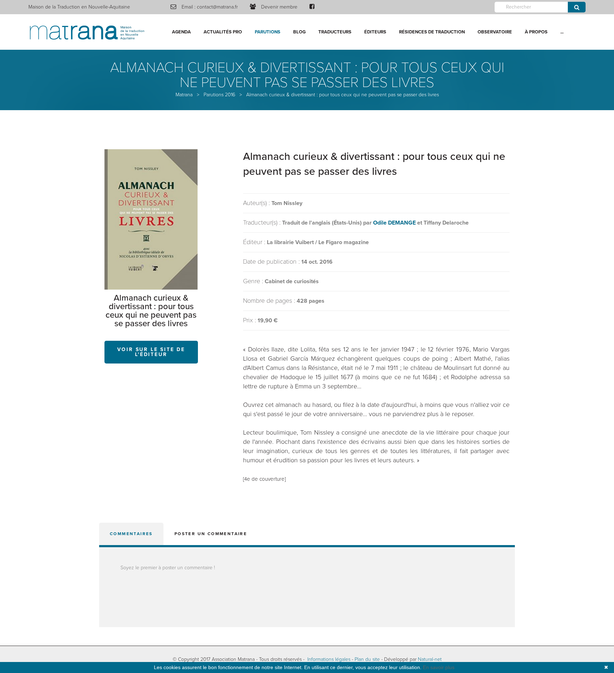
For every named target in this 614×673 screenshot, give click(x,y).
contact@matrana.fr (217, 7)
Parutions (267, 32)
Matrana (184, 95)
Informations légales (328, 659)
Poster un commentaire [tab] (210, 533)
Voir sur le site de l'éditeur (151, 351)
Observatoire (495, 32)
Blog (299, 32)
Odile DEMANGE (394, 222)
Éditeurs (375, 32)
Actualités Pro (223, 32)
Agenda (181, 32)
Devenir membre (279, 7)
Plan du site (367, 659)
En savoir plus (438, 667)
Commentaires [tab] (131, 533)
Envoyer (577, 7)
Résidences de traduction (432, 32)
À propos (536, 32)
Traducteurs (334, 32)
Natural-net (430, 659)
